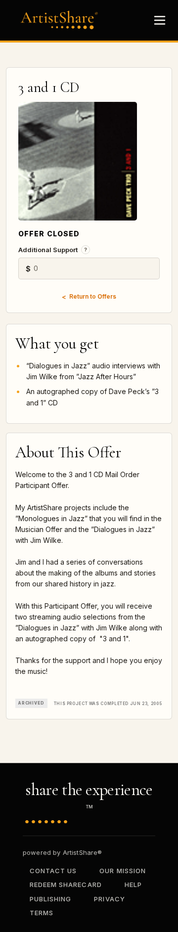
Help (133, 884)
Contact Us (53, 871)
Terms (41, 913)
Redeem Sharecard (66, 884)
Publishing (50, 899)
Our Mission (122, 871)
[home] (62, 20)
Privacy (109, 899)
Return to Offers (92, 296)
